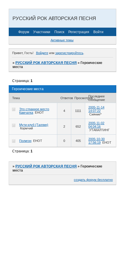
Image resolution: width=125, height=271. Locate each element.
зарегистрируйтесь (69, 53)
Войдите (42, 53)
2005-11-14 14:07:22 (96, 109)
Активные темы (62, 40)
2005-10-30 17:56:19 (96, 140)
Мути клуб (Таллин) (33, 124)
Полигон (25, 140)
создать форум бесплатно (93, 179)
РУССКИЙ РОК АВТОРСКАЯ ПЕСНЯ (46, 63)
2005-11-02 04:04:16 (96, 124)
